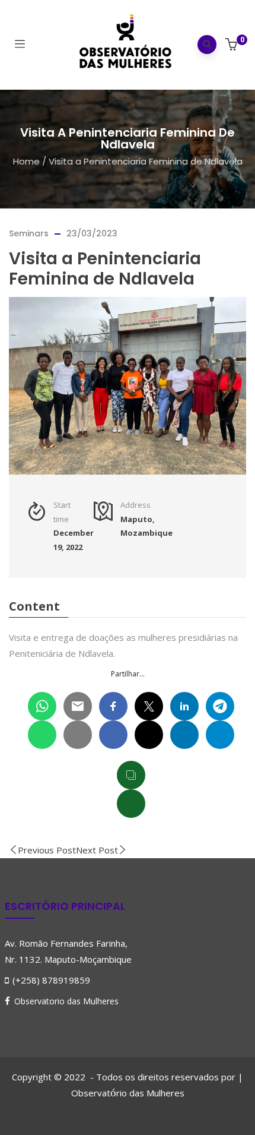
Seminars (29, 233)
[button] (232, 45)
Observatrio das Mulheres (127, 1093)
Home (26, 160)
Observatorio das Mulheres (66, 1001)
